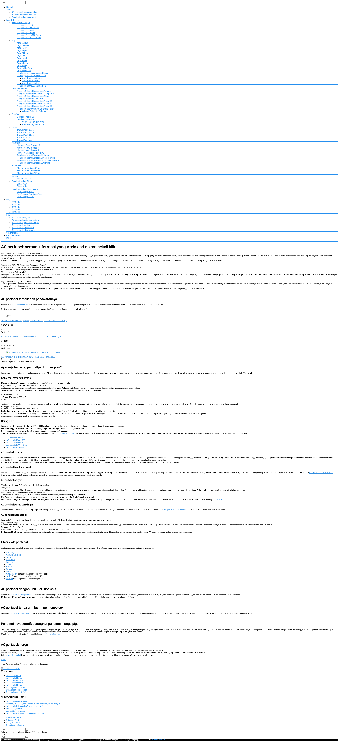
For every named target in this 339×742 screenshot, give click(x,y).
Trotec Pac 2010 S (25, 135)
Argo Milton (22, 53)
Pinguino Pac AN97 (26, 32)
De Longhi (10, 552)
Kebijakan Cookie (14, 718)
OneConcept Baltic (25, 191)
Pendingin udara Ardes (15, 687)
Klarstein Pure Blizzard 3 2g (30, 145)
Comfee (15, 114)
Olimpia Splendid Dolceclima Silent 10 (34, 101)
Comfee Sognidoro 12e (33, 124)
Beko (8, 571)
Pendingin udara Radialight (17, 692)
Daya (8, 199)
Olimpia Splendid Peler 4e (34, 111)
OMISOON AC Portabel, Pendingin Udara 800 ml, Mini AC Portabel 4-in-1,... (34, 320)
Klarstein (16, 143)
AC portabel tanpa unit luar (24, 14)
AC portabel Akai (13, 675)
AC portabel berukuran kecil (24, 225)
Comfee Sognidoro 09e (33, 122)
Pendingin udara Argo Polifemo (31, 75)
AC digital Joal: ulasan (15, 711)
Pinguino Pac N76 (25, 25)
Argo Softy (22, 65)
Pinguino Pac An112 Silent (29, 37)
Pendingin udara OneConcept (25, 189)
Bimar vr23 (22, 184)
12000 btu (16, 212)
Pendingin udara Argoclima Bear (31, 86)
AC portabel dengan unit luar (24, 12)
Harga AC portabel (14, 708)
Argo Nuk (21, 55)
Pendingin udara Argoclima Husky (32, 73)
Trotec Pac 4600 (24, 140)
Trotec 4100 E (23, 137)
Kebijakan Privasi (13, 722)
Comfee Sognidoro (25, 119)
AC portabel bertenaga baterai (25, 220)
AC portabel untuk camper (23, 230)
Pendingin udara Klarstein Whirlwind (33, 163)
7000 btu (16, 202)
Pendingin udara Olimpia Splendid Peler (35, 109)
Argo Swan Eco (24, 70)
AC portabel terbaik (19, 305)
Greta (3, 659)
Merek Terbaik (13, 20)
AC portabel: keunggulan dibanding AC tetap (25, 713)
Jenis (9, 9)
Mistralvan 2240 (24, 178)
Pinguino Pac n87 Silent (28, 27)
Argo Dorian (22, 43)
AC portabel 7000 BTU (16, 438)
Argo (14, 40)
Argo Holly (22, 48)
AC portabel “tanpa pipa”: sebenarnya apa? (24, 706)
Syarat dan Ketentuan (15, 725)
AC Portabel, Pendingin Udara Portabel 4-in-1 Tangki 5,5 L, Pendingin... (31, 336)
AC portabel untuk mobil (23, 227)
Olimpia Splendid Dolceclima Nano (33, 96)
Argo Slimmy (23, 63)
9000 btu (16, 207)
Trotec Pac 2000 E (25, 130)
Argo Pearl (22, 58)
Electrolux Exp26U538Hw (28, 170)
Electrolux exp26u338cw (28, 168)
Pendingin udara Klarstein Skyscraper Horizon (38, 160)
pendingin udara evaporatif (54, 634)
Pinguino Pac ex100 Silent (29, 35)
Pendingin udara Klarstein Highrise (33, 155)
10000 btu (16, 209)
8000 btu (16, 204)
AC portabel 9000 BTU (16, 442)
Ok (152, 740)
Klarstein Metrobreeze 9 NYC (30, 153)
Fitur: (8, 215)
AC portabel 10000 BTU (16, 445)
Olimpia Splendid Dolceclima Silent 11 (34, 104)
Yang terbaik (12, 233)
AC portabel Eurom (14, 685)
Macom (9, 578)
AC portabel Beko (14, 678)
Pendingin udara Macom (16, 690)
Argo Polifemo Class (32, 78)
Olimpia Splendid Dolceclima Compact (34, 91)
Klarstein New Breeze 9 (28, 150)
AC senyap (217, 499)
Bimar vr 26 (22, 186)
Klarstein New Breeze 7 (28, 148)
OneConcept (11, 574)
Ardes (8, 576)
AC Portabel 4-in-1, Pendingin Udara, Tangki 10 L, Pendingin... (28, 357)
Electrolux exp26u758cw (28, 173)
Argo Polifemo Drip (31, 80)
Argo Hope (22, 50)
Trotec (14, 127)
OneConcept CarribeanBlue (29, 194)
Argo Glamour (23, 45)
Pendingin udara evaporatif (24, 17)
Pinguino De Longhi (21, 22)
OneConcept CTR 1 (25, 196)
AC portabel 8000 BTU (16, 440)
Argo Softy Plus (24, 68)
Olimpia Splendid (19, 88)
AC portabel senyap (21, 217)
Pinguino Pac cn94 (25, 30)
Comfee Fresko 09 (25, 117)
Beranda (10, 7)
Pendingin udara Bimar (22, 181)
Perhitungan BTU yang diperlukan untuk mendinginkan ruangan (33, 704)
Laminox (15, 176)
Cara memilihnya (13, 235)
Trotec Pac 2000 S (25, 132)
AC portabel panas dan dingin (25, 222)
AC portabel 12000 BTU (16, 447)
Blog (8, 238)
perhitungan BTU (66, 433)
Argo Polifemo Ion (30, 83)
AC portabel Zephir (14, 680)
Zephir (9, 569)
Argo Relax (22, 60)
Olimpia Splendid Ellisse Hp (30, 98)
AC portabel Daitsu (14, 683)
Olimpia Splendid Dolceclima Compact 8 (35, 93)
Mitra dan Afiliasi (13, 720)
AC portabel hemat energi (17, 701)
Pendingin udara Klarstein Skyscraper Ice (36, 158)
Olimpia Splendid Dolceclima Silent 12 (34, 106)
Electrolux (16, 165)
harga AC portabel (13, 655)
